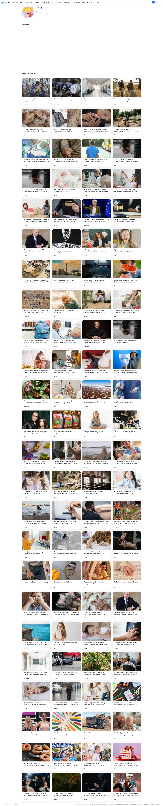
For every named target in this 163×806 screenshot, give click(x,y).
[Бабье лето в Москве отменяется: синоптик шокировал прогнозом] (66, 696)
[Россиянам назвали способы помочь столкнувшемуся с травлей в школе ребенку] (96, 304)
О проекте (81, 804)
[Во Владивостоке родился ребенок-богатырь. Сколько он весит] (36, 123)
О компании (9, 804)
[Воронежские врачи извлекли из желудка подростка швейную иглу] (36, 153)
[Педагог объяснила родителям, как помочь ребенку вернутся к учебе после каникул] (127, 183)
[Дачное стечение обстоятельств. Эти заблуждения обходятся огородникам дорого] (127, 515)
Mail (3, 804)
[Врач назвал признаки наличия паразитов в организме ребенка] (96, 183)
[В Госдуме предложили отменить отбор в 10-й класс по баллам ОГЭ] (36, 274)
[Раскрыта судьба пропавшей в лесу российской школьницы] (36, 92)
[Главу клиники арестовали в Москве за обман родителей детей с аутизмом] (127, 213)
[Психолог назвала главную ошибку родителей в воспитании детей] (96, 425)
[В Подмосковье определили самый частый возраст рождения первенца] (96, 364)
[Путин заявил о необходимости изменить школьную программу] (127, 606)
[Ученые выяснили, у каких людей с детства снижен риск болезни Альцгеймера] (36, 364)
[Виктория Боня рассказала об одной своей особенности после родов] (36, 726)
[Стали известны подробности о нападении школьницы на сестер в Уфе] (36, 183)
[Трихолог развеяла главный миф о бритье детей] (66, 636)
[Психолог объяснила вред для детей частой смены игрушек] (36, 455)
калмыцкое (52, 12)
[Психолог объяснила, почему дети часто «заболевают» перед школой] (127, 545)
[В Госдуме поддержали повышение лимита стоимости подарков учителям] (96, 243)
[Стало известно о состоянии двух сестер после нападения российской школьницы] (96, 153)
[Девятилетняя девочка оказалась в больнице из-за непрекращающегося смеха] (96, 92)
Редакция (88, 804)
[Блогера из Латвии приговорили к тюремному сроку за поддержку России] (66, 606)
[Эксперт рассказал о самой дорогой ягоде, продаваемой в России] (36, 394)
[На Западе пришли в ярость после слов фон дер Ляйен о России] (96, 213)
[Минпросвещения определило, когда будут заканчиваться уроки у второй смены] (127, 666)
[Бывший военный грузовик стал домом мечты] (96, 726)
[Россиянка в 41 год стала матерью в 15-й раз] (66, 304)
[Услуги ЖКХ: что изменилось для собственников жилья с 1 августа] (66, 92)
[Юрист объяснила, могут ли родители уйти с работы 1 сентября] (96, 757)
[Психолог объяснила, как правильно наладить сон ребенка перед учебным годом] (36, 696)
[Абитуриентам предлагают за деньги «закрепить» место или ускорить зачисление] (127, 364)
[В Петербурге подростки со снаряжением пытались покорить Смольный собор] (127, 153)
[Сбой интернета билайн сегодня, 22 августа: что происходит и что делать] (96, 515)
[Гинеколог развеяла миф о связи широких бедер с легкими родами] (66, 394)
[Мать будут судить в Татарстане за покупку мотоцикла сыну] (66, 666)
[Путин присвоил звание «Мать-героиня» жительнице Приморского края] (36, 243)
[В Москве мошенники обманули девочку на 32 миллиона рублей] (66, 213)
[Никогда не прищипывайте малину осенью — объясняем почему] (96, 666)
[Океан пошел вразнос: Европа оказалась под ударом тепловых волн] (36, 636)
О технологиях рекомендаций (100, 804)
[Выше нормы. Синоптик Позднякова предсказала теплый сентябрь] (66, 757)
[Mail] (3, 2)
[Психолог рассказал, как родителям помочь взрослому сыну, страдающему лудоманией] (66, 425)
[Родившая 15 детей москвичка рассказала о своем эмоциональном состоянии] (66, 183)
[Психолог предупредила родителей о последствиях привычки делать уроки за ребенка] (66, 364)
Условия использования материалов (139, 804)
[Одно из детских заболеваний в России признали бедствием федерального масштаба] (127, 243)
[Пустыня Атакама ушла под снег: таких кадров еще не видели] (96, 394)
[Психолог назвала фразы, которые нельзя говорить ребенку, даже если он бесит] (36, 213)
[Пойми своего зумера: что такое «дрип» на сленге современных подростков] (127, 787)
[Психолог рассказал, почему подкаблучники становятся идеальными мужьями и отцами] (96, 696)
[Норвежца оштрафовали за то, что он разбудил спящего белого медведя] (96, 455)
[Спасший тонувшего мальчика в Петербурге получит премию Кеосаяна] (66, 243)
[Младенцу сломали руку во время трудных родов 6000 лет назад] (127, 123)
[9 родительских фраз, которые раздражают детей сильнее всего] (96, 123)
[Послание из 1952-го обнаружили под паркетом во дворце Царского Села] (36, 304)
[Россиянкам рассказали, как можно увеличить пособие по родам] (66, 455)
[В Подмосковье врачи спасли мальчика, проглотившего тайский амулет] (127, 394)
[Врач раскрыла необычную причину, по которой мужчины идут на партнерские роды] (127, 455)
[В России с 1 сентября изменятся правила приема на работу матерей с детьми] (127, 304)
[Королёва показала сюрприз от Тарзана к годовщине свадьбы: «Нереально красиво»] (36, 425)
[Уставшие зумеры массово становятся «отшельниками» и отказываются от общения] (36, 515)
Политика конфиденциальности (119, 804)
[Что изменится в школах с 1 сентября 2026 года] (96, 485)
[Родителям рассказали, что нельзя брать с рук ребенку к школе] (127, 485)
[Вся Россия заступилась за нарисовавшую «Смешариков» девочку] (66, 726)
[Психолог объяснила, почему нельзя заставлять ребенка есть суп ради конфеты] (127, 425)
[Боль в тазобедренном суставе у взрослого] (36, 575)
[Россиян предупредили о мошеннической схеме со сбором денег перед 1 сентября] (96, 787)
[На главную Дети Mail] (7, 2)
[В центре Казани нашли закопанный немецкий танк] (66, 123)
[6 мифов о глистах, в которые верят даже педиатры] (36, 545)
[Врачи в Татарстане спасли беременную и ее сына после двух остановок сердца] (66, 334)
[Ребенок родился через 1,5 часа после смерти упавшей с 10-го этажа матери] (127, 575)
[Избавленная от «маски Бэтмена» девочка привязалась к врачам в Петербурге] (66, 545)
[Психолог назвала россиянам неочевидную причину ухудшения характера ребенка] (36, 606)
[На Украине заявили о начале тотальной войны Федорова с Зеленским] (96, 334)
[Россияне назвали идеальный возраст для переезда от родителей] (66, 515)
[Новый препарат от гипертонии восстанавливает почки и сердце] (127, 636)
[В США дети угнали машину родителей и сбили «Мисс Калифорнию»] (96, 274)
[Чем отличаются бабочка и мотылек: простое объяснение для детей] (66, 575)
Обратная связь (155, 804)
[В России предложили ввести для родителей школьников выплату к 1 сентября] (36, 334)
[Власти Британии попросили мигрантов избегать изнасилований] (66, 274)
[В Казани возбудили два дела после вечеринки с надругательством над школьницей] (127, 334)
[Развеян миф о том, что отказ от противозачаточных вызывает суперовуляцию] (36, 485)
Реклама (16, 804)
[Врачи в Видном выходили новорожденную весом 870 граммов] (96, 606)
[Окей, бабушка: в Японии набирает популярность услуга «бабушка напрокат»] (127, 726)
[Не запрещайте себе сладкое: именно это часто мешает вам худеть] (127, 757)
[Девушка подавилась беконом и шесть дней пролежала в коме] (36, 666)
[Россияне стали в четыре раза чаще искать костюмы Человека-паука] (36, 787)
